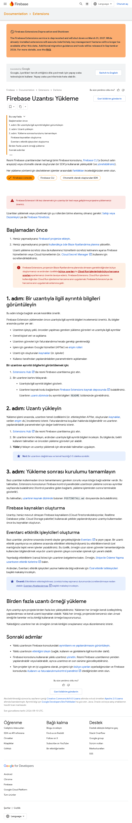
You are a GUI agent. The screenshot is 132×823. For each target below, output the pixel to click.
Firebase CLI (47, 177)
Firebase (10, 90)
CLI (90, 160)
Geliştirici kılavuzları (14, 727)
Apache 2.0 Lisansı (114, 698)
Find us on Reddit (55, 733)
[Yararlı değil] (123, 90)
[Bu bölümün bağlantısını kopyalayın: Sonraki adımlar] (45, 637)
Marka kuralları (96, 748)
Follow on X (52, 738)
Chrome (8, 779)
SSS (91, 753)
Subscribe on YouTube (58, 743)
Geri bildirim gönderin (109, 98)
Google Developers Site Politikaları (58, 701)
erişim (18, 421)
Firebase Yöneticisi (38, 217)
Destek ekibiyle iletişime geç (103, 727)
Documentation (16, 14)
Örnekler (8, 738)
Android (8, 774)
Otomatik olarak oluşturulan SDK (80, 177)
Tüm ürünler (10, 794)
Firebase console (22, 177)
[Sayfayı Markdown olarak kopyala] (20, 106)
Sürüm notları (96, 743)
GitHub (7, 748)
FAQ (48, 49)
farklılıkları (78, 170)
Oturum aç (122, 3)
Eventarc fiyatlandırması (36, 585)
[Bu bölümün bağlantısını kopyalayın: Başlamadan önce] (51, 230)
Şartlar (7, 808)
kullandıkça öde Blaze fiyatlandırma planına (74, 244)
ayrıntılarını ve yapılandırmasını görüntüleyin (84, 645)
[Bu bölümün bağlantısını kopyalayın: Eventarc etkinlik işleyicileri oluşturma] (83, 533)
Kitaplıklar (9, 743)
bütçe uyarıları (82, 666)
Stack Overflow (97, 733)
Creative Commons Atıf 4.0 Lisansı (63, 698)
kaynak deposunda (83, 389)
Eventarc (86, 539)
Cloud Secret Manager (74, 254)
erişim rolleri (75, 347)
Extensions (41, 14)
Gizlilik (17, 808)
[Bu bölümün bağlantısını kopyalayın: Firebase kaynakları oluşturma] (68, 508)
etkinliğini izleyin (41, 651)
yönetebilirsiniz (106, 164)
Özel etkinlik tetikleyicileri (103, 568)
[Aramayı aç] (81, 4)
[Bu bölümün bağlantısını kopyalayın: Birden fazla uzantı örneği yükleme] (89, 602)
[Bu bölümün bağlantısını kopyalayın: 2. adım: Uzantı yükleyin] (64, 409)
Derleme (57, 90)
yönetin (71, 657)
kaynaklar (44, 353)
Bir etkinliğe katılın (56, 748)
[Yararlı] (118, 90)
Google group (96, 738)
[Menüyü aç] (5, 4)
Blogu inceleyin (54, 727)
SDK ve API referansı (14, 733)
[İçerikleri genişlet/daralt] (24, 116)
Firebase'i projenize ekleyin (54, 238)
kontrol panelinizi (52, 671)
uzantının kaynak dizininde (38, 498)
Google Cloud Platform (15, 789)
